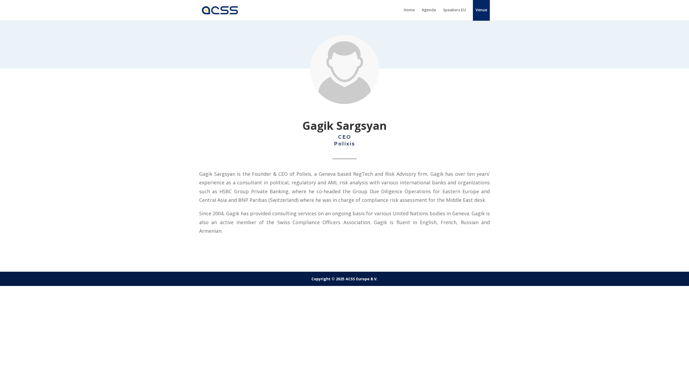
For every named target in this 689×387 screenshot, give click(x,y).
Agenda (429, 10)
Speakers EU (454, 10)
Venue (481, 9)
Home (409, 10)
